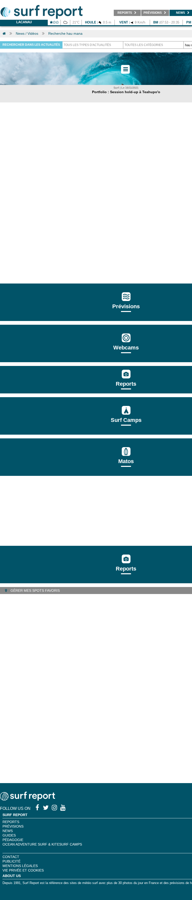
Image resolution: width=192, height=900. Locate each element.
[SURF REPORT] (27, 799)
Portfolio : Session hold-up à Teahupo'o (126, 92)
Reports (126, 384)
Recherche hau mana (65, 33)
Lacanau (24, 22)
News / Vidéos (27, 33)
